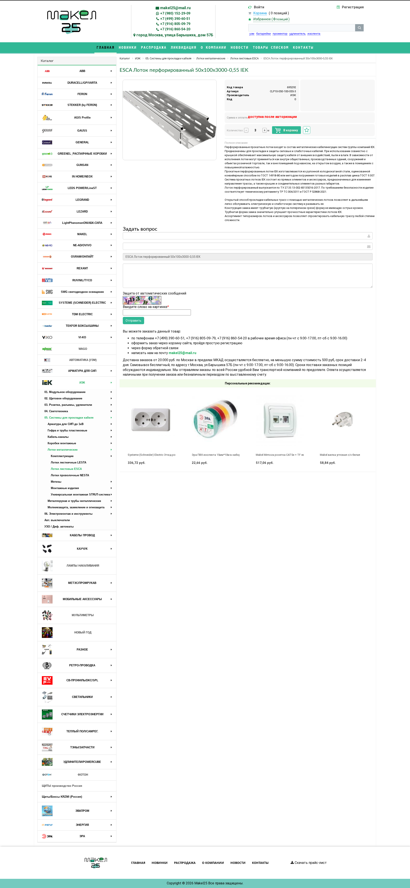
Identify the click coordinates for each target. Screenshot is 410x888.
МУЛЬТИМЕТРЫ (83, 615)
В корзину (290, 130)
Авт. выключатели (57, 520)
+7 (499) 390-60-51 (175, 19)
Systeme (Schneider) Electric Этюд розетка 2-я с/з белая (164, 454)
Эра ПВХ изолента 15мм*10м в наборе (217, 454)
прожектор (280, 33)
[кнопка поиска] (359, 27)
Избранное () (271, 19)
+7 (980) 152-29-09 (175, 13)
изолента (314, 33)
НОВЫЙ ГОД (82, 632)
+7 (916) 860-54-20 (175, 29)
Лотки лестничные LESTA (68, 462)
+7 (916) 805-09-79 (175, 24)
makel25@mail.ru (175, 8)
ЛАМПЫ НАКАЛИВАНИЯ (83, 565)
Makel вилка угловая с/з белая (340, 454)
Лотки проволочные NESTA (70, 475)
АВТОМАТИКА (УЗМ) (83, 360)
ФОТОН (83, 774)
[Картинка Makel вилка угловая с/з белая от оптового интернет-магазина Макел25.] (344, 420)
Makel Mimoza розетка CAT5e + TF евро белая (286, 454)
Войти (259, 7)
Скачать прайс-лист (310, 863)
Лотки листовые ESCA (66, 468)
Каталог (47, 61)
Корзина (260, 13)
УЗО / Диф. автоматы (59, 526)
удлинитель (297, 33)
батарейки (263, 33)
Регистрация (353, 7)
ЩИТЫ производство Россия (62, 785)
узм (251, 33)
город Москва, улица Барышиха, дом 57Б (174, 35)
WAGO (83, 348)
